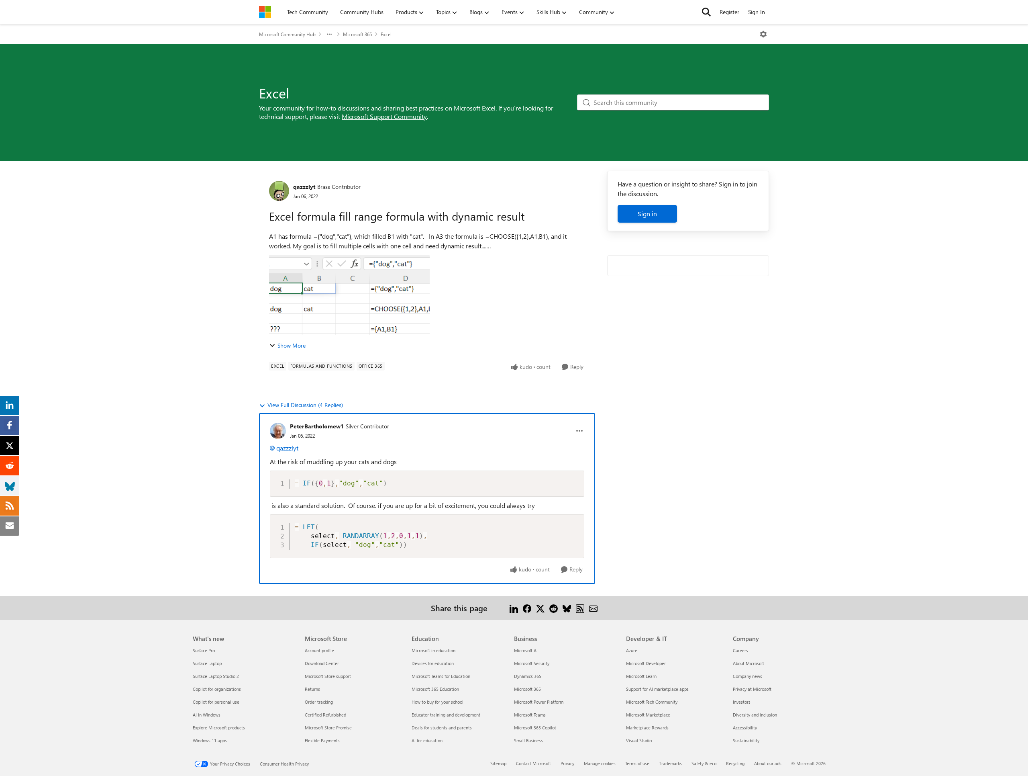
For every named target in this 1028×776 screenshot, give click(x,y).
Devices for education (433, 663)
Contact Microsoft (533, 763)
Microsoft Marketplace (648, 715)
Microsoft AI (526, 650)
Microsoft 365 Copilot (535, 728)
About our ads (767, 763)
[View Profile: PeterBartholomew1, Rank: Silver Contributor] (278, 431)
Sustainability (746, 740)
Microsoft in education (433, 650)
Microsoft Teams (530, 715)
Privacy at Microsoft (752, 689)
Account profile (319, 650)
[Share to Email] (593, 608)
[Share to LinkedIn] (514, 608)
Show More (291, 345)
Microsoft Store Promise (328, 728)
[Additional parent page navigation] (329, 34)
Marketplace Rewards (647, 728)
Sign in (647, 213)
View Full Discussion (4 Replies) (305, 405)
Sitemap (498, 763)
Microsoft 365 (357, 34)
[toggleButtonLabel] (763, 34)
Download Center (322, 663)
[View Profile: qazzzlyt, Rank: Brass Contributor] (279, 191)
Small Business (528, 740)
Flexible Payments (322, 740)
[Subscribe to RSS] (580, 608)
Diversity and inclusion (755, 715)
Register (729, 12)
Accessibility (745, 728)
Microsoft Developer (646, 663)
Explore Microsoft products (219, 728)
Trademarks (670, 763)
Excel (386, 34)
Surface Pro (204, 650)
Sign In (756, 12)
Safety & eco (703, 763)
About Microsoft (748, 663)
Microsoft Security (531, 663)
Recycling (735, 763)
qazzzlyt (304, 186)
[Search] (706, 12)
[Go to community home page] (265, 12)
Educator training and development (446, 715)
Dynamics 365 (527, 676)
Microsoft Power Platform (538, 702)
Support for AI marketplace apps (657, 689)
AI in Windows (206, 715)
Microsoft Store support (328, 676)
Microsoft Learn (641, 676)
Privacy (567, 763)
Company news (747, 676)
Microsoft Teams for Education (441, 676)
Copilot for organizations (217, 689)
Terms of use (637, 763)
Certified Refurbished (325, 715)
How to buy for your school (437, 702)
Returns (312, 689)
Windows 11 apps (210, 740)
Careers (740, 650)
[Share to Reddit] (553, 608)
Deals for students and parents (442, 728)
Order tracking (319, 702)
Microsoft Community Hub (287, 34)
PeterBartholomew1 (317, 426)
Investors (742, 702)
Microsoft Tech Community (651, 702)
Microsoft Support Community (384, 116)
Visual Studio (639, 740)
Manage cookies (600, 763)
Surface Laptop (207, 663)
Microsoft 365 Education (435, 689)
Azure (631, 650)
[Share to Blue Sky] (567, 608)
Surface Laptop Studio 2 (216, 676)
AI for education (427, 740)
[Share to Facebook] (527, 608)
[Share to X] (540, 608)
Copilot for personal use (216, 702)
